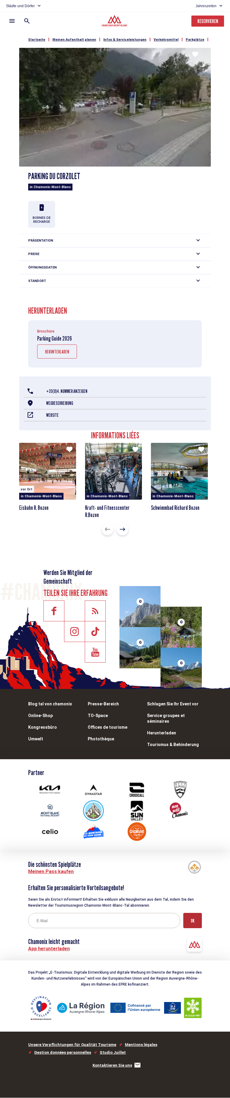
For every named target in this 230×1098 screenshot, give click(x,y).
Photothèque (101, 738)
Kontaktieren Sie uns (112, 1065)
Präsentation (40, 241)
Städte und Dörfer (20, 6)
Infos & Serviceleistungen (124, 40)
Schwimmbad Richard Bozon (175, 507)
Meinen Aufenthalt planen (74, 40)
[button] (108, 529)
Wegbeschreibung (59, 403)
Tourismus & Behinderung (173, 744)
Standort (37, 281)
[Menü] (12, 21)
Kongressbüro (42, 727)
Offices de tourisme (107, 727)
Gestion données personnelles (62, 1052)
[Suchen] (27, 21)
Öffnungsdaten (42, 267)
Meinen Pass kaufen (51, 871)
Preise (33, 254)
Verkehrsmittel (166, 40)
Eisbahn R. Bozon (34, 507)
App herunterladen (49, 948)
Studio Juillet (113, 1052)
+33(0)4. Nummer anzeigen (66, 391)
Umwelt (35, 738)
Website (52, 415)
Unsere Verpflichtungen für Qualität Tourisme (72, 1044)
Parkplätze (195, 40)
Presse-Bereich (103, 704)
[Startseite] (115, 21)
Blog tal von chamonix (50, 704)
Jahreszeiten (206, 6)
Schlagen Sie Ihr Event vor (173, 704)
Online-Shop (40, 715)
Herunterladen (57, 352)
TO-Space (98, 715)
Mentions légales (141, 1044)
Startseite (36, 40)
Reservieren (207, 21)
